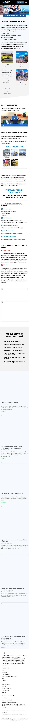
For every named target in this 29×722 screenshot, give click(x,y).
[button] (0, 157)
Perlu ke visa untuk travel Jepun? (13, 350)
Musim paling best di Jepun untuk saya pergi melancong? (14, 362)
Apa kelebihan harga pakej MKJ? (13, 347)
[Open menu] (26, 2)
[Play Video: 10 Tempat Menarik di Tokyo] (14, 118)
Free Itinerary (20, 2)
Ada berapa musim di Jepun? (12, 341)
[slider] (14, 125)
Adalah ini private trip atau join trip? (14, 344)
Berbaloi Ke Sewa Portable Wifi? (10, 402)
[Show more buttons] (26, 125)
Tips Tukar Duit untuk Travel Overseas (12, 493)
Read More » (3, 411)
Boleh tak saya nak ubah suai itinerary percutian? (14, 358)
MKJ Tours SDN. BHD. (11, 711)
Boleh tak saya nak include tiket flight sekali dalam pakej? (14, 354)
